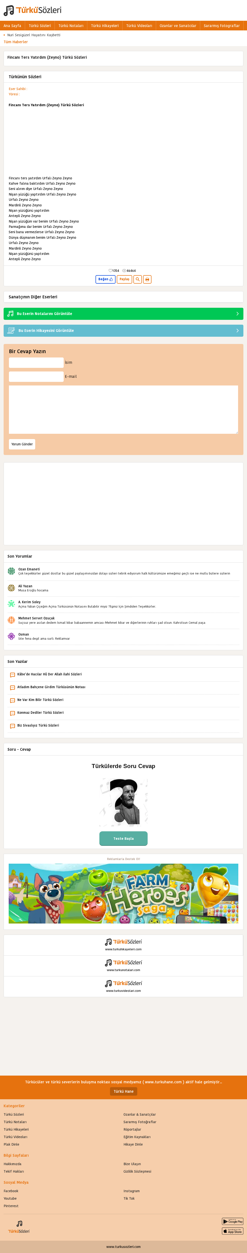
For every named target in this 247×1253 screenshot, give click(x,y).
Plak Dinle (11, 1144)
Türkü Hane (124, 1091)
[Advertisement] (123, 141)
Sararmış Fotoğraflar (140, 1122)
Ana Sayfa (12, 25)
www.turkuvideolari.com (123, 990)
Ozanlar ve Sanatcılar (178, 25)
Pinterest (11, 1206)
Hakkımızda (12, 1164)
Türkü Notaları (70, 25)
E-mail (71, 376)
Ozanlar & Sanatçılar (140, 1114)
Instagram (132, 1191)
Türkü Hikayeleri (105, 25)
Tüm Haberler (16, 41)
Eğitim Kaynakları (137, 1136)
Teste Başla (123, 838)
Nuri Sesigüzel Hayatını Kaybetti (34, 34)
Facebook (11, 1191)
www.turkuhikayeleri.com (123, 949)
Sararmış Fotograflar (222, 25)
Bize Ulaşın (132, 1164)
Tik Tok (129, 1198)
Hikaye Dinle (133, 1144)
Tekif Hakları (14, 1171)
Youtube (10, 1198)
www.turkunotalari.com (123, 970)
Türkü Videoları (139, 25)
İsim (68, 362)
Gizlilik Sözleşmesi (137, 1171)
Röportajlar (132, 1129)
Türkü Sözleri (40, 25)
